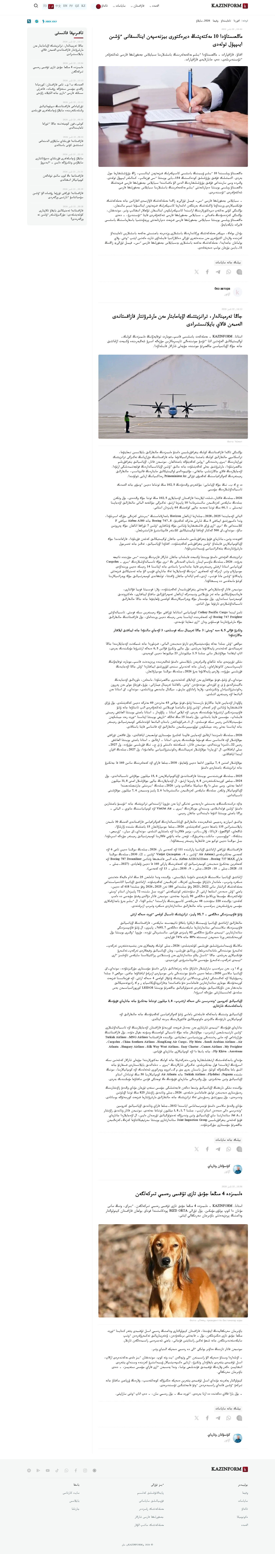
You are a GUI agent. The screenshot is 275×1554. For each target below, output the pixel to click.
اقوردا (237, 21)
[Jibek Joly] (48, 21)
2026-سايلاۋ (203, 21)
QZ (77, 6)
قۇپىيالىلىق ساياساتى (151, 1501)
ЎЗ (45, 6)
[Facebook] (207, 273)
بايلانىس (74, 1501)
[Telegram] (218, 273)
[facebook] (76, 1470)
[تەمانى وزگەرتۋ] (96, 7)
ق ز (51, 6)
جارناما (76, 1509)
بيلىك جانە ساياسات (228, 263)
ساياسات (243, 1501)
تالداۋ (104, 6)
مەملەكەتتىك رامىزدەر (151, 1509)
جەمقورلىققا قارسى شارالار (149, 1518)
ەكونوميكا (242, 1518)
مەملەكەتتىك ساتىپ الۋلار (149, 1526)
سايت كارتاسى (71, 1493)
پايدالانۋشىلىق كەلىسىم (150, 1493)
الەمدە (244, 1526)
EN (65, 6)
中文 (58, 6)
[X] (197, 273)
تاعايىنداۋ (226, 21)
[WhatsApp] (229, 273)
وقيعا (215, 21)
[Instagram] (239, 273)
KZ (83, 6)
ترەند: (245, 21)
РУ (71, 6)
